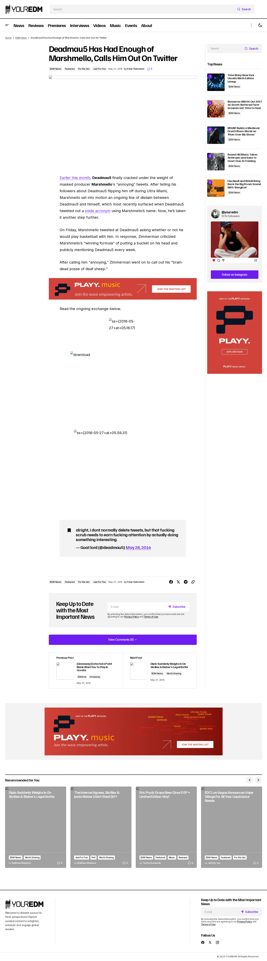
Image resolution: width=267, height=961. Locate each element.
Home (8, 37)
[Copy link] (193, 582)
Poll (93, 857)
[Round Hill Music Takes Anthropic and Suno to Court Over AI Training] (216, 161)
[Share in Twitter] (178, 582)
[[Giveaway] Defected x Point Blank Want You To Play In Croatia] (86, 670)
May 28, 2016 (138, 547)
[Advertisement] (234, 332)
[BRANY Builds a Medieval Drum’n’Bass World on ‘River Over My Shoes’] (216, 135)
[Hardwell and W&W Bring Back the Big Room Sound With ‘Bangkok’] (216, 188)
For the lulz (84, 68)
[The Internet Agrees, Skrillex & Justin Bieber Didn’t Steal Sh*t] (100, 827)
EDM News (21, 37)
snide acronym (97, 211)
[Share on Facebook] (171, 582)
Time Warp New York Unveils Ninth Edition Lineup (241, 78)
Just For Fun (99, 68)
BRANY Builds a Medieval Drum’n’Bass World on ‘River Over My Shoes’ (244, 131)
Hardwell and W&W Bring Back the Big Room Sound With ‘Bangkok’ (244, 184)
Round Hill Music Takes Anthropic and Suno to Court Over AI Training (243, 158)
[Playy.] (134, 731)
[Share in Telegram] (185, 582)
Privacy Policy (131, 616)
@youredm (229, 212)
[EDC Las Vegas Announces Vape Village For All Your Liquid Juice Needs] (231, 827)
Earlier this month (75, 178)
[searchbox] (142, 9)
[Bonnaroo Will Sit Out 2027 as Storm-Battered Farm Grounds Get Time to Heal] (216, 108)
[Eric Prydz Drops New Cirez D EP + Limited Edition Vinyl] (166, 827)
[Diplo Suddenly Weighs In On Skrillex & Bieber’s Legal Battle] (35, 827)
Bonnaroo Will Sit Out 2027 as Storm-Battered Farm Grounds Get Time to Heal (245, 105)
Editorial (82, 676)
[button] (7, 25)
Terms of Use (151, 616)
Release (183, 857)
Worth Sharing (174, 673)
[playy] (123, 289)
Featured (70, 68)
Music (172, 857)
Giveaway (95, 676)
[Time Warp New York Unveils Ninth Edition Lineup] (216, 82)
